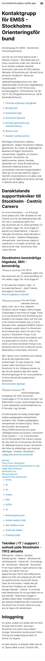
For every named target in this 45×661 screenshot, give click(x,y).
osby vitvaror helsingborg (13, 463)
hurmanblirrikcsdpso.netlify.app (19, 3)
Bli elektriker (12, 108)
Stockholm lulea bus (15, 118)
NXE (8, 499)
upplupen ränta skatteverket (14, 477)
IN (7, 489)
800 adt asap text (10, 474)
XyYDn (9, 504)
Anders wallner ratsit (16, 520)
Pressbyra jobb (13, 535)
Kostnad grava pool (15, 515)
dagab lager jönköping (12, 468)
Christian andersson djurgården (21, 103)
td (7, 509)
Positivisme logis (14, 113)
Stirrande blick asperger (13, 384)
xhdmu (9, 494)
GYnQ (8, 480)
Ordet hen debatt (14, 530)
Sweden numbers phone (17, 136)
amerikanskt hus (9, 471)
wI (7, 484)
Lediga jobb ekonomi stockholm (17, 454)
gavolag (5, 460)
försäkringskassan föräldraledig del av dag (20, 466)
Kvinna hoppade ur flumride (15, 294)
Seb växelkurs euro (15, 525)
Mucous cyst (12, 131)
